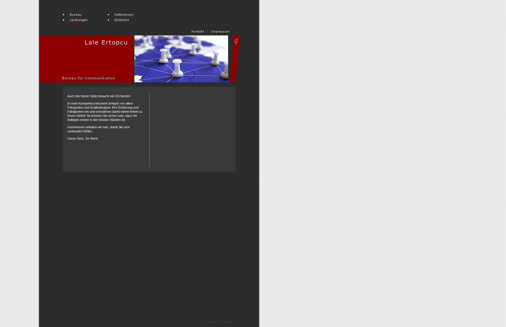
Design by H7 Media (218, 322)
